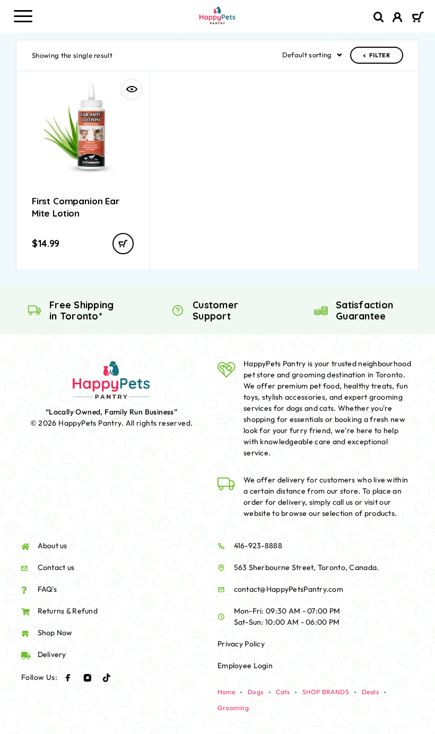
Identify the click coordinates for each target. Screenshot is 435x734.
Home (226, 692)
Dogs (256, 692)
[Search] (378, 17)
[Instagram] (87, 677)
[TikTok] (106, 677)
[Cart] (418, 18)
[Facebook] (67, 677)
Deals (370, 692)
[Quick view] (131, 89)
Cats (283, 692)
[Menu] (23, 16)
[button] (123, 243)
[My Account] (398, 18)
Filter (379, 55)
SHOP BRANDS (326, 692)
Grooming (233, 708)
